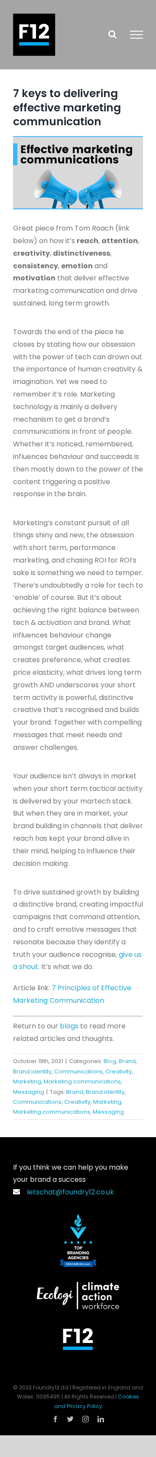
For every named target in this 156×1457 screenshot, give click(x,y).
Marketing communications (82, 1081)
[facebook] (55, 1419)
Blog (110, 1061)
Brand (127, 1061)
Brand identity (32, 1071)
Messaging (28, 1092)
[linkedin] (101, 1419)
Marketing (27, 1081)
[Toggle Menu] (136, 35)
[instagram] (85, 1419)
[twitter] (70, 1419)
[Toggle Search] (112, 34)
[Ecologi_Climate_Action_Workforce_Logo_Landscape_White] (78, 1285)
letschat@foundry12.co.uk (68, 1192)
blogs (69, 1026)
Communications (78, 1071)
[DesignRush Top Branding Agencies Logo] (78, 1218)
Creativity (118, 1071)
